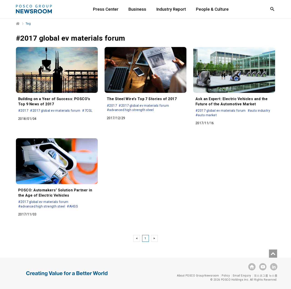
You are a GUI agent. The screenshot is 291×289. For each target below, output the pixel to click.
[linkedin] (273, 266)
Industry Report (171, 9)
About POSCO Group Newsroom (198, 275)
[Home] (18, 23)
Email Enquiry (242, 275)
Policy (226, 275)
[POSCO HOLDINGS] (252, 266)
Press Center (105, 9)
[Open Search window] (272, 9)
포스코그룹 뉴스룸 (265, 275)
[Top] (273, 253)
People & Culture (212, 9)
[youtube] (262, 266)
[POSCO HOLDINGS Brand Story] (67, 277)
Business (137, 9)
